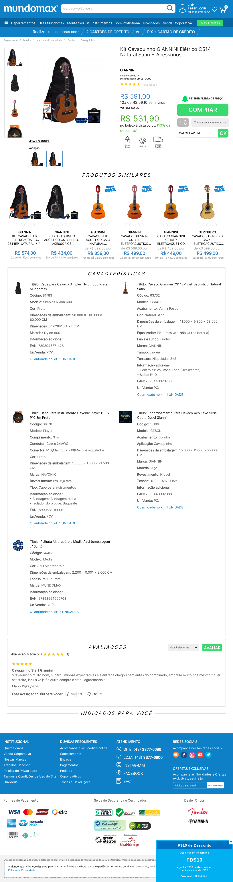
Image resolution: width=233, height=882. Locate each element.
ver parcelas (129, 107)
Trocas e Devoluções (75, 782)
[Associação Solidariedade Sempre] (130, 841)
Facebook (133, 773)
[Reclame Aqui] (111, 826)
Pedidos (66, 771)
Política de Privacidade (20, 771)
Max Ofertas (210, 23)
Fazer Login (197, 8)
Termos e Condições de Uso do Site (30, 776)
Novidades (151, 23)
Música (27, 40)
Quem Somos (13, 748)
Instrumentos (102, 23)
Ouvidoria (11, 782)
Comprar (203, 109)
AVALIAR (212, 647)
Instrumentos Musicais (49, 40)
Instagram (134, 765)
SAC (127, 781)
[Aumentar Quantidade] (185, 121)
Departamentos (23, 23)
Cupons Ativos (70, 776)
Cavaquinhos (88, 40)
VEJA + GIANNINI (39, 141)
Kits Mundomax (52, 23)
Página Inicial (11, 40)
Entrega (65, 759)
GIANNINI (127, 70)
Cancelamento (70, 754)
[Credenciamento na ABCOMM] (150, 813)
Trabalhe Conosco (17, 765)
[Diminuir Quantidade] (185, 124)
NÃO (94, 694)
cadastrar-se (199, 11)
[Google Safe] (127, 813)
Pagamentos (69, 765)
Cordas (72, 40)
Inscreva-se (215, 785)
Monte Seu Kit (78, 23)
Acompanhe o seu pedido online (83, 748)
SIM (73, 694)
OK (223, 133)
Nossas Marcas (15, 759)
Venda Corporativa (177, 23)
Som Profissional (128, 23)
